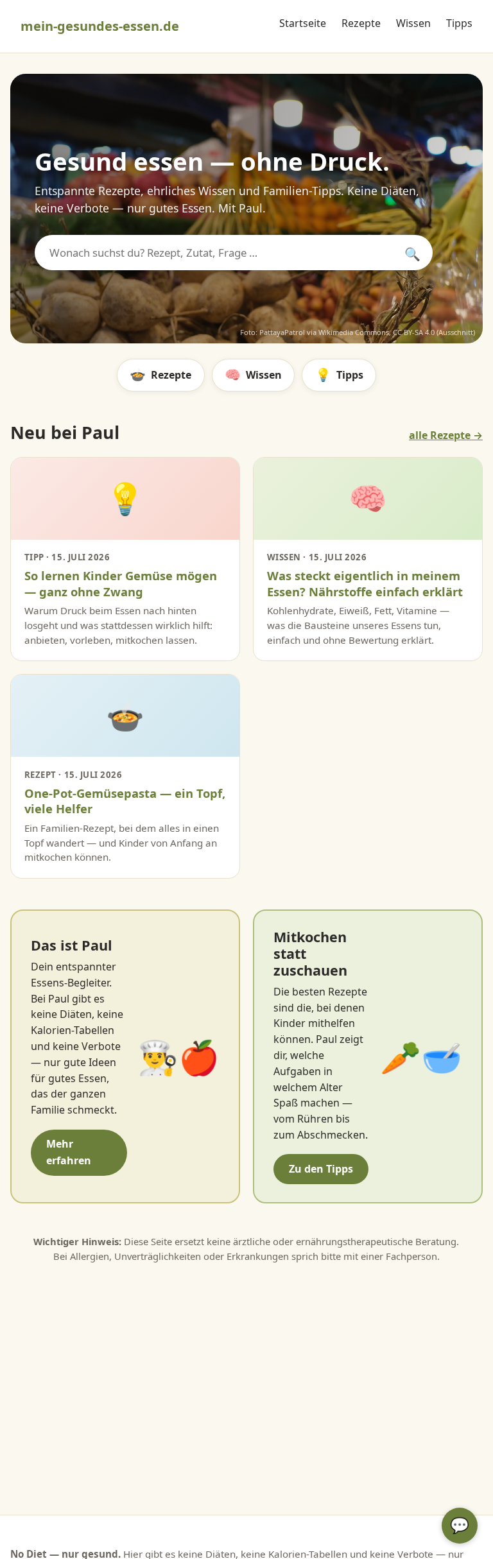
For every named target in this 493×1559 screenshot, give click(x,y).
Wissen (413, 23)
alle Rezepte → (446, 435)
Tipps (459, 23)
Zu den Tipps (321, 1169)
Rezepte (361, 23)
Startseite (302, 23)
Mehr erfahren (68, 1152)
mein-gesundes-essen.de (100, 26)
